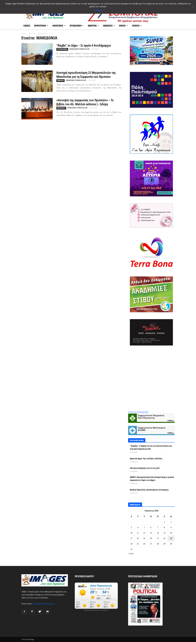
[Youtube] (47, 612)
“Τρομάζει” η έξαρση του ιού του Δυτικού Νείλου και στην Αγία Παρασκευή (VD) (151, 447)
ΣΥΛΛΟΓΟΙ (136, 25)
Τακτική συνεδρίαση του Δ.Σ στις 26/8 (144, 468)
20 (151, 538)
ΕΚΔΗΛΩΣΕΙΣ (107, 25)
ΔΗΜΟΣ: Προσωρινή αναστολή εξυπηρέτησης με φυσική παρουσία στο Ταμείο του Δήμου (152, 478)
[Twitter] (40, 612)
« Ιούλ (130, 553)
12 (144, 533)
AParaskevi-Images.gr (79, 49)
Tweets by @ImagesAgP (138, 412)
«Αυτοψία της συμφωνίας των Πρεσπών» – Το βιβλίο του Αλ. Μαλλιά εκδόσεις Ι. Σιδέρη (85, 102)
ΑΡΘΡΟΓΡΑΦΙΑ (40, 25)
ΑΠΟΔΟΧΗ (98, 10)
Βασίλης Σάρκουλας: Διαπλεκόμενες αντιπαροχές (149, 489)
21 (158, 538)
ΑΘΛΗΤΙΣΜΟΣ (57, 25)
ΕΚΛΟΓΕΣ (122, 25)
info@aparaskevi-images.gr (44, 604)
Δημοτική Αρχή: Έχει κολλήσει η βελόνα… (146, 458)
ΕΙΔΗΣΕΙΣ (26, 25)
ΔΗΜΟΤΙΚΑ (92, 25)
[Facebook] (24, 612)
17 (131, 538)
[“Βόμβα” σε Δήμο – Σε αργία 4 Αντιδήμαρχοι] (37, 54)
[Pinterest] (32, 612)
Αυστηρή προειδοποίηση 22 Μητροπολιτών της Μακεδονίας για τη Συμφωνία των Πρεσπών (86, 74)
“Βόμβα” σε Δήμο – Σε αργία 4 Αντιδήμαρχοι (83, 45)
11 (138, 533)
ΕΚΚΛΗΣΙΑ (60, 80)
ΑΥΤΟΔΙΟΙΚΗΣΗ (75, 25)
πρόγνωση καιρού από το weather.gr (96, 610)
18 (138, 538)
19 (144, 538)
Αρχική (23, 34)
